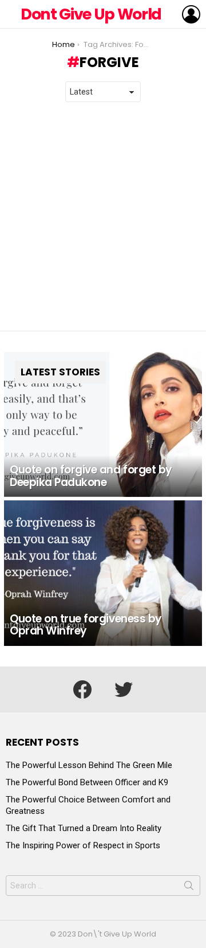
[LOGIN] (191, 14)
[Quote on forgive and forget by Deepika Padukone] (103, 424)
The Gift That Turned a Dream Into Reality (83, 828)
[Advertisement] (103, 216)
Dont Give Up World (91, 14)
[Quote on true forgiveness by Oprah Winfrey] (103, 573)
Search (188, 887)
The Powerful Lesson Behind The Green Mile (89, 765)
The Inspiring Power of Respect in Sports (83, 845)
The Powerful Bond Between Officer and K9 (87, 782)
